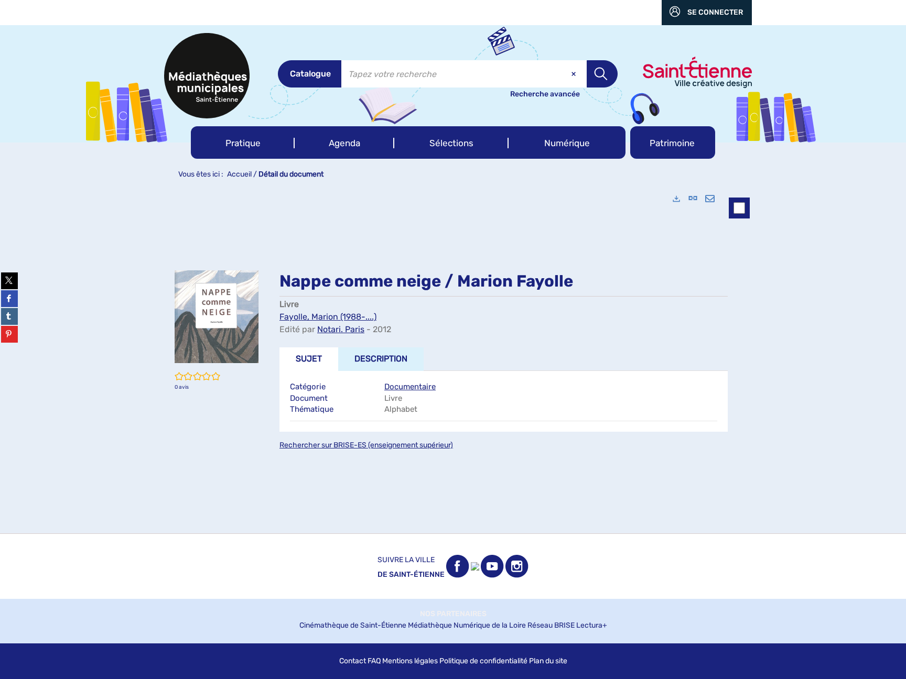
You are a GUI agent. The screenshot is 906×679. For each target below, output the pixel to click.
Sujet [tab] (309, 359)
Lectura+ (591, 625)
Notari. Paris (340, 329)
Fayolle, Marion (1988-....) (327, 317)
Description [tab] (380, 359)
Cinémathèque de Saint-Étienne (352, 625)
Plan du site (548, 660)
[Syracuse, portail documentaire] (207, 75)
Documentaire (410, 386)
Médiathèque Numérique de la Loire (467, 625)
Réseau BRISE (551, 625)
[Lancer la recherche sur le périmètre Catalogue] (602, 73)
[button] (243, 142)
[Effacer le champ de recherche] (574, 73)
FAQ (374, 660)
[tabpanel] (453, 358)
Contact (352, 660)
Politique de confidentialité (483, 660)
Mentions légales (410, 660)
